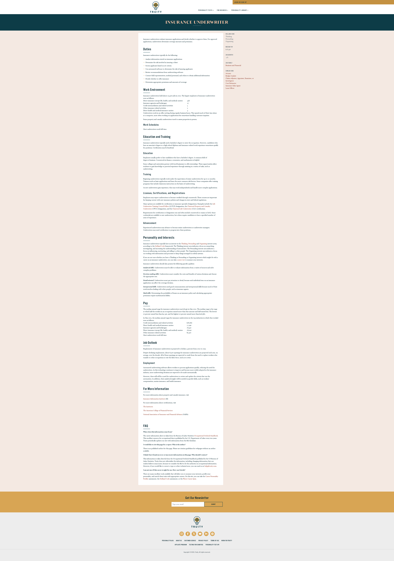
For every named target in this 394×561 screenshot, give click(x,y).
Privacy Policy (203, 541)
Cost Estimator (231, 83)
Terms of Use (215, 541)
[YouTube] (200, 534)
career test (181, 260)
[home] (154, 6)
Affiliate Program (181, 545)
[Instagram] (181, 534)
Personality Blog (168, 541)
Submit (213, 504)
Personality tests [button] (205, 10)
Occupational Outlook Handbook (206, 436)
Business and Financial (233, 65)
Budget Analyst (231, 76)
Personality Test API (212, 545)
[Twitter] (194, 534)
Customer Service (190, 541)
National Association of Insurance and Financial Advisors (162, 414)
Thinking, (184, 244)
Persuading (192, 244)
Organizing (203, 244)
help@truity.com (210, 466)
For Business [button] (222, 10)
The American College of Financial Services (158, 410)
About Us (179, 541)
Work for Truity (226, 541)
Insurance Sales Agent (233, 86)
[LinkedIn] (206, 534)
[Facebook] (188, 534)
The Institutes (148, 407)
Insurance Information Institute (154, 399)
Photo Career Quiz (189, 479)
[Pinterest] (212, 534)
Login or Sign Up (240, 2)
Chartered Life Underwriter (182, 209)
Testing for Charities (196, 545)
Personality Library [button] (239, 10)
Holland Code (160, 246)
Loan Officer (230, 88)
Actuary (228, 73)
